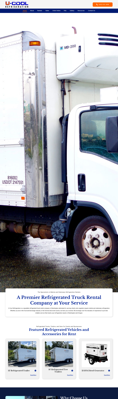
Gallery (72, 10)
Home (25, 10)
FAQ (65, 10)
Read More (33, 375)
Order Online (56, 10)
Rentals (39, 10)
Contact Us (91, 10)
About (32, 10)
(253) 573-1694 (104, 4)
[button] (22, 370)
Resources (81, 10)
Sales (47, 10)
